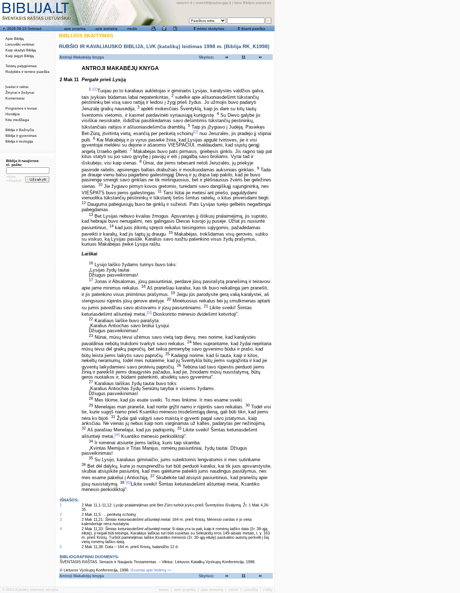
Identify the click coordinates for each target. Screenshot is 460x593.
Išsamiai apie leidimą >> (150, 570)
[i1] (94, 89)
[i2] (195, 132)
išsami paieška (253, 29)
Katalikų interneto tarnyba (36, 590)
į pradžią (251, 590)
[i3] (149, 312)
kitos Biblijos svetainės (252, 3)
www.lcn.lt (184, 3)
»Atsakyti (13, 180)
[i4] (117, 434)
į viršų (267, 590)
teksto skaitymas (210, 29)
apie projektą (75, 29)
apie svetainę (106, 29)
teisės (164, 590)
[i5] (128, 482)
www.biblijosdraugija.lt (213, 3)
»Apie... (12, 177)
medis (132, 29)
